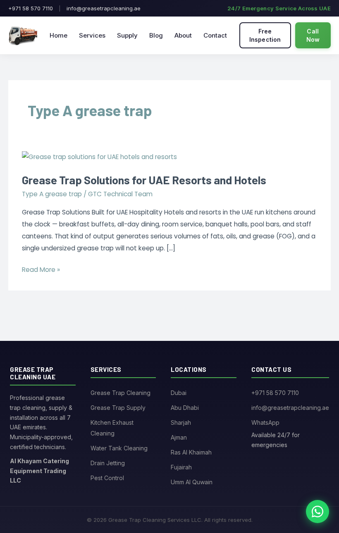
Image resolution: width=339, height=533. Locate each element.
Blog (156, 35)
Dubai (178, 392)
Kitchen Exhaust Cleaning (112, 428)
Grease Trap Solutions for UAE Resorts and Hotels (144, 179)
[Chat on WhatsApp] (317, 511)
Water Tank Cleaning (119, 448)
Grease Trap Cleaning (120, 392)
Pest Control (107, 477)
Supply (127, 35)
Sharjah (181, 422)
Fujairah (181, 467)
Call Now (313, 35)
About (183, 35)
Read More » (41, 269)
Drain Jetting (108, 462)
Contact (215, 35)
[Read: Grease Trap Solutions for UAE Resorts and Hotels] (99, 156)
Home (58, 35)
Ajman (179, 437)
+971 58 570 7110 (30, 8)
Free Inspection (265, 35)
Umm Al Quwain (191, 481)
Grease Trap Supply (118, 407)
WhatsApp (265, 422)
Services (92, 35)
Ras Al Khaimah (191, 452)
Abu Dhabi (185, 407)
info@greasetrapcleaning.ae (104, 8)
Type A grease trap (52, 194)
